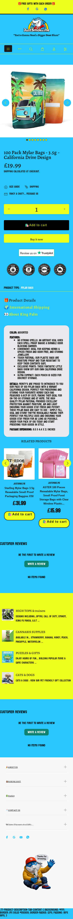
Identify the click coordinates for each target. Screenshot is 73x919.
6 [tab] (41, 140)
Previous (5, 102)
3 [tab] (32, 140)
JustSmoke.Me (19, 484)
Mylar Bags (27, 288)
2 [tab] (30, 140)
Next (67, 102)
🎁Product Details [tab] (20, 300)
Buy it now (36, 239)
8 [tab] (46, 140)
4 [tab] (35, 140)
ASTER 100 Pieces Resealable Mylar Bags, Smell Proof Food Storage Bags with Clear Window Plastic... (54, 495)
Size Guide (14, 186)
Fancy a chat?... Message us (23, 193)
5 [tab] (38, 140)
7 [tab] (43, 140)
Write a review (36, 564)
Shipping (8, 171)
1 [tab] (27, 140)
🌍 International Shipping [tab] (26, 307)
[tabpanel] (36, 101)
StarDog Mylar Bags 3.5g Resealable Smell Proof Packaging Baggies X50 (19, 492)
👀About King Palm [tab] (21, 314)
